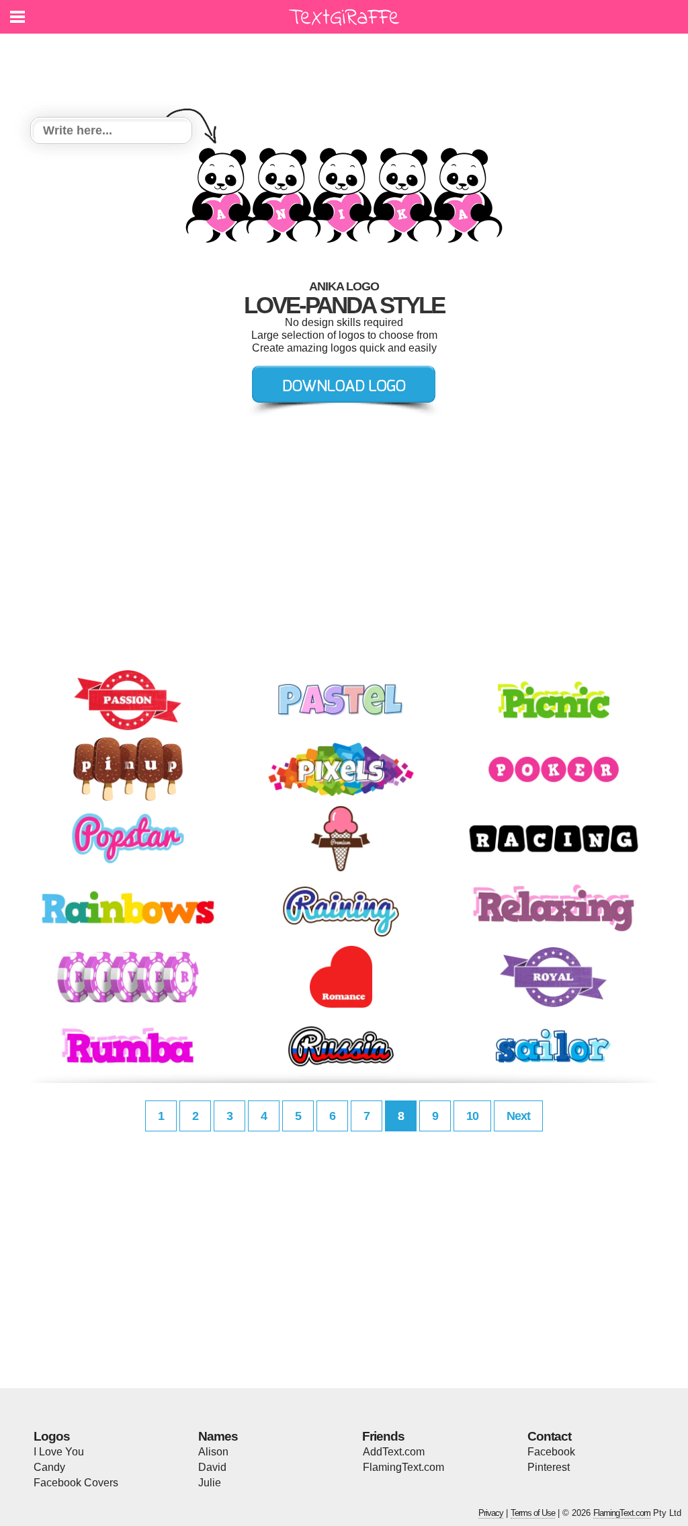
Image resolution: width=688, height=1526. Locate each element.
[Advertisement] (347, 67)
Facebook (551, 1451)
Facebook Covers (76, 1482)
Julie (209, 1482)
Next (518, 1116)
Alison (213, 1451)
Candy (49, 1467)
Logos (52, 1436)
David (212, 1467)
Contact (549, 1436)
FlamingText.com (403, 1467)
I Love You (59, 1451)
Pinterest (548, 1467)
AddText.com (394, 1451)
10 (472, 1116)
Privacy (490, 1513)
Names (218, 1436)
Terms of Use (533, 1513)
